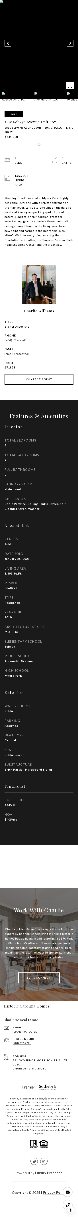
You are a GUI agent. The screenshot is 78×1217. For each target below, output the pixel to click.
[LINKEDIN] (44, 1161)
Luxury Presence (48, 1173)
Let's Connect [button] (39, 977)
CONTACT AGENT (39, 379)
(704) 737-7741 (16, 340)
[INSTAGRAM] (34, 1161)
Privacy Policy (54, 1192)
